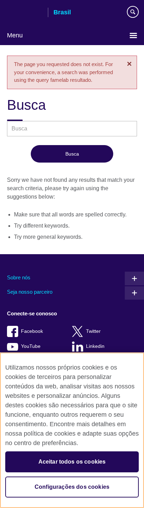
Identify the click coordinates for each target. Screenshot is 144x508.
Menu (15, 35)
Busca (72, 154)
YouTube (31, 346)
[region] (72, 430)
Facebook (32, 331)
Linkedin (95, 346)
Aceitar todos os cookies (72, 462)
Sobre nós (18, 277)
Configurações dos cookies (72, 487)
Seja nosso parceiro (29, 292)
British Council (25, 13)
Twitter (93, 331)
